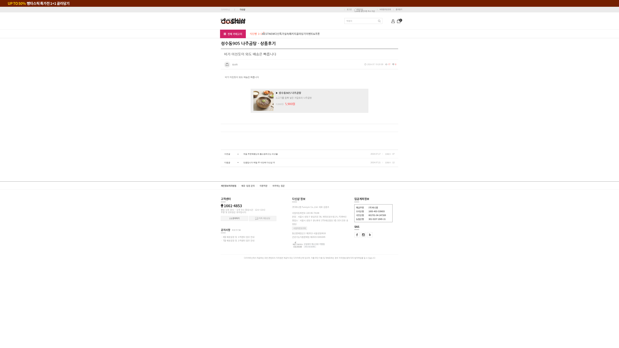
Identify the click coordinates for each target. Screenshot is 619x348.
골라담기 (301, 33)
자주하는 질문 (278, 185)
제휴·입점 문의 (248, 185)
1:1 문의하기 (234, 218)
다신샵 (242, 9)
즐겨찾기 (399, 9)
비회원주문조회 (385, 9)
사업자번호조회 (299, 228)
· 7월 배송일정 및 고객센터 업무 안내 (237, 240)
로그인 (349, 9)
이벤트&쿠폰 (313, 33)
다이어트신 (225, 9)
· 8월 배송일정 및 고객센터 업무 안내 (237, 236)
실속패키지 (290, 33)
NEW (272, 33)
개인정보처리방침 (228, 185)
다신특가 (279, 33)
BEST (265, 33)
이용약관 (263, 185)
